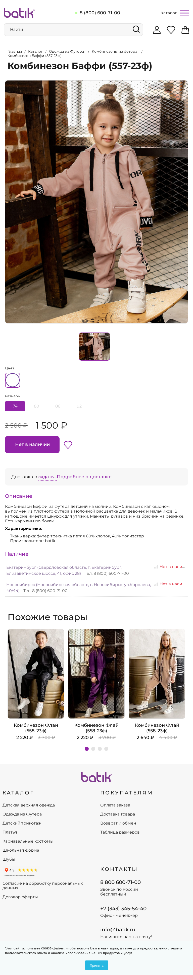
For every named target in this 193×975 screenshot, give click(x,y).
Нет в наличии (32, 444)
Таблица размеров (120, 832)
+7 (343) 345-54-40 (123, 909)
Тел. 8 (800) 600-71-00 (107, 573)
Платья (10, 832)
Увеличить (5, 80)
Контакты (119, 869)
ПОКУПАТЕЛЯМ (126, 793)
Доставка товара (117, 814)
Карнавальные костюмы (28, 841)
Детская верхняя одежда (29, 805)
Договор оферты (20, 897)
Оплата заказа (115, 805)
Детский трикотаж (22, 823)
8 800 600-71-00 (120, 882)
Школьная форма (21, 850)
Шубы (9, 859)
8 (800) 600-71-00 (100, 13)
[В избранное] (68, 444)
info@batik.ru (117, 930)
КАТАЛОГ (18, 793)
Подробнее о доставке (84, 476)
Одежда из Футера (22, 814)
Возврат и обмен (118, 823)
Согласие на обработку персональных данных (43, 885)
